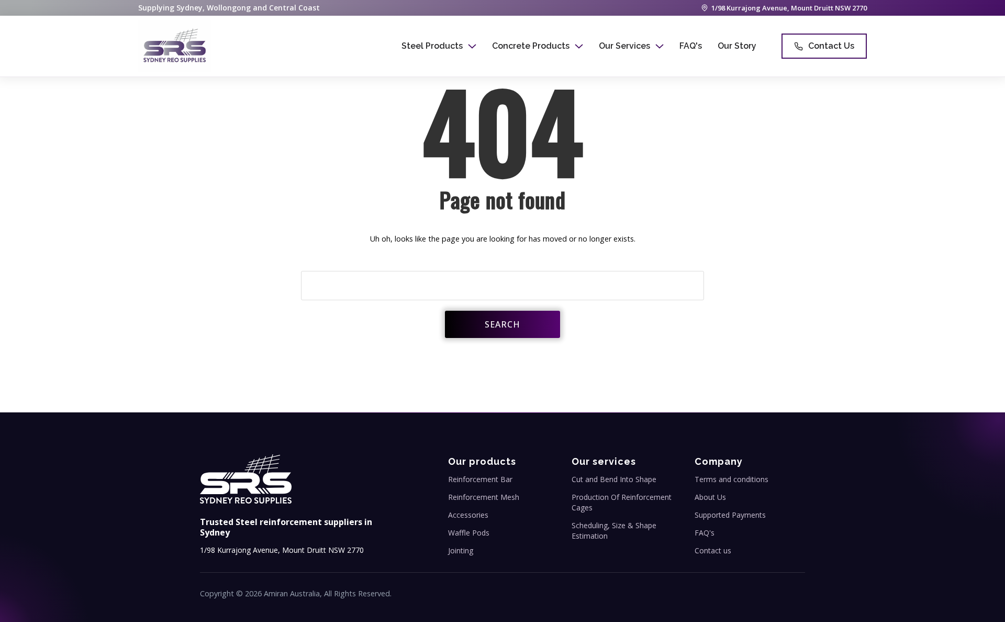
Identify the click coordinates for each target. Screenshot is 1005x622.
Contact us (713, 550)
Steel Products (432, 46)
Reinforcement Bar (480, 479)
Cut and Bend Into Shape (614, 479)
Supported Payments (730, 515)
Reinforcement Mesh (483, 497)
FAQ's (690, 46)
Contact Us (831, 46)
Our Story (737, 46)
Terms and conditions (731, 479)
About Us (710, 497)
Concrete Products (531, 46)
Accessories (468, 515)
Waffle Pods (468, 533)
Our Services (624, 46)
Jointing (460, 550)
